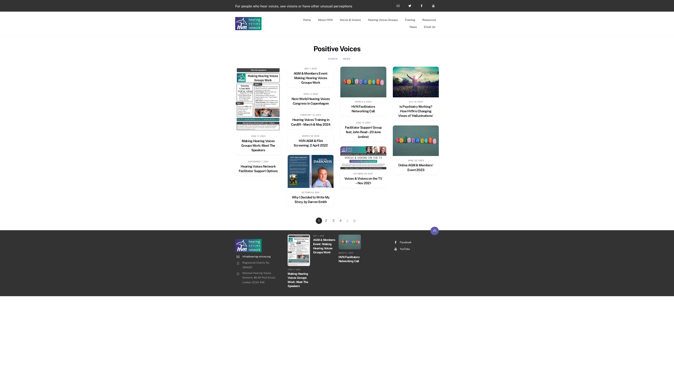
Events (333, 59)
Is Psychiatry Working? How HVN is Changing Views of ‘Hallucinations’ (415, 111)
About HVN (325, 20)
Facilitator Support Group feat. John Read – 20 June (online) (363, 131)
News (413, 27)
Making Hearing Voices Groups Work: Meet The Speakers (258, 145)
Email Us (429, 27)
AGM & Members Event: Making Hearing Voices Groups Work (311, 77)
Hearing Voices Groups (383, 20)
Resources (429, 20)
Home (307, 20)
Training (410, 20)
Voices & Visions (350, 20)
